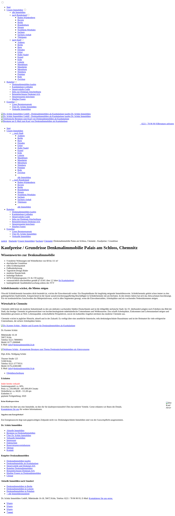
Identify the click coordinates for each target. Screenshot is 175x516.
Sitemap (10, 448)
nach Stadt (16, 40)
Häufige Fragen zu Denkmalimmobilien (24, 473)
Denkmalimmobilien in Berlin (19, 486)
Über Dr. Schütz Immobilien (24, 107)
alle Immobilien (18, 12)
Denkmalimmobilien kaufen (24, 84)
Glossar (10, 476)
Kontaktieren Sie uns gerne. (101, 498)
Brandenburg (23, 25)
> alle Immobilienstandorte (18, 494)
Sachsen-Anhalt (24, 35)
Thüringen (22, 37)
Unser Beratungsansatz (22, 104)
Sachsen (21, 32)
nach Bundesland (19, 15)
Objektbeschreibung (15, 373)
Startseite (13, 241)
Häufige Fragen (19, 99)
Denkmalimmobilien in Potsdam (20, 491)
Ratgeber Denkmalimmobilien (20, 468)
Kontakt (10, 450)
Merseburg (22, 69)
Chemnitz (48, 241)
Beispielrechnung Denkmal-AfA (26, 94)
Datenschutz (12, 443)
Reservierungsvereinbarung (18, 445)
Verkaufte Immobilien (21, 109)
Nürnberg (22, 72)
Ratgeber (10, 82)
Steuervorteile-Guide (21, 89)
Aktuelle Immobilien (15, 430)
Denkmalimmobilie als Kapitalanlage (22, 463)
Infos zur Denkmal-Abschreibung (26, 92)
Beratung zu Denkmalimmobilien (21, 433)
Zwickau (21, 79)
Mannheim (22, 67)
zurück (4, 241)
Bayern (21, 20)
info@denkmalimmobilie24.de (21, 345)
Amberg (21, 42)
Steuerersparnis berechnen (23, 97)
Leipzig (21, 62)
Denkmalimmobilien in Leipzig (20, 489)
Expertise (11, 102)
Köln (20, 59)
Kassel (20, 57)
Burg (20, 47)
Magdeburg (22, 64)
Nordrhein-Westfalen (27, 30)
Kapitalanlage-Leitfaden (22, 87)
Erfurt (20, 52)
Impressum (11, 440)
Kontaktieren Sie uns (10, 409)
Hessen (21, 27)
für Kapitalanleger (66, 280)
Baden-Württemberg (26, 17)
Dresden (21, 50)
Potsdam (21, 74)
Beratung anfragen (166, 124)
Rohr (20, 77)
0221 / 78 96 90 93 (149, 124)
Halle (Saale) (23, 54)
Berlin (20, 22)
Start (9, 7)
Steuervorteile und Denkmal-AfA (21, 466)
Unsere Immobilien (15, 10)
